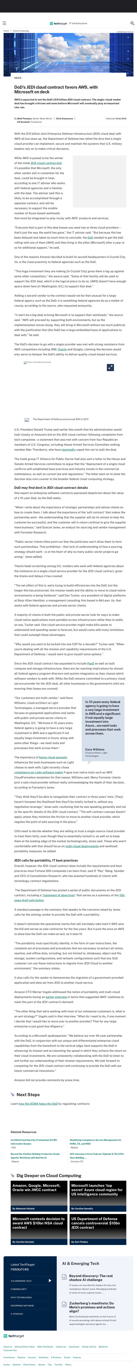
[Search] (132, 23)
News (17, 78)
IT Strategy (17, 1314)
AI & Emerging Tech (21, 1281)
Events (67, 1357)
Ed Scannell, (23, 122)
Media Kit (103, 1347)
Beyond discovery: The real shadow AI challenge (91, 1278)
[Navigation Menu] (4, 23)
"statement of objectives (58, 895)
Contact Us (61, 1347)
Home (6, 31)
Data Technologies (21, 1297)
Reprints (21, 1357)
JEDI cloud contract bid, (46, 163)
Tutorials (58, 1365)
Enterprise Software (22, 1306)
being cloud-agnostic (53, 757)
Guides (7, 1365)
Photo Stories (29, 1365)
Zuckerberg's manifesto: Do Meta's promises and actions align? (92, 1307)
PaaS (90, 663)
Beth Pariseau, (24, 118)
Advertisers (74, 1347)
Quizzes (41, 1365)
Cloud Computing (21, 31)
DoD (90, 237)
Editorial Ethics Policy (25, 1347)
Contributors (9, 1357)
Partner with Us (89, 1347)
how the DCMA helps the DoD (38, 1103)
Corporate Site (10, 1350)
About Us (8, 1347)
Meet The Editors (45, 1347)
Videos (68, 1365)
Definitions (44, 1357)
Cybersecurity (19, 1289)
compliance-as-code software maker (38, 772)
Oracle (62, 349)
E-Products (56, 1357)
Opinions (17, 1365)
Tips (50, 1365)
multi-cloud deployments (82, 846)
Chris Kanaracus (64, 118)
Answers (32, 1357)
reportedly (69, 449)
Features (77, 1357)
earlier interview (56, 997)
